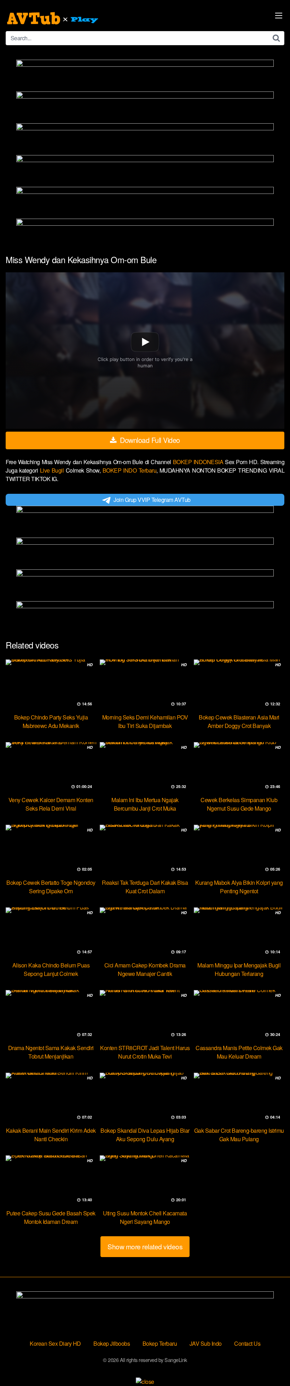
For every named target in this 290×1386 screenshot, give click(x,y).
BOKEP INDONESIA (199, 462)
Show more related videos (145, 1246)
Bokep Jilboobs (111, 1343)
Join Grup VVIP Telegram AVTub (152, 500)
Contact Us (247, 1343)
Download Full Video (149, 440)
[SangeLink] (53, 18)
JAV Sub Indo (206, 1343)
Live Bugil (53, 470)
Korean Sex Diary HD (55, 1343)
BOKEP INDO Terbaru (130, 470)
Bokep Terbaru (160, 1343)
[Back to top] (270, 1363)
